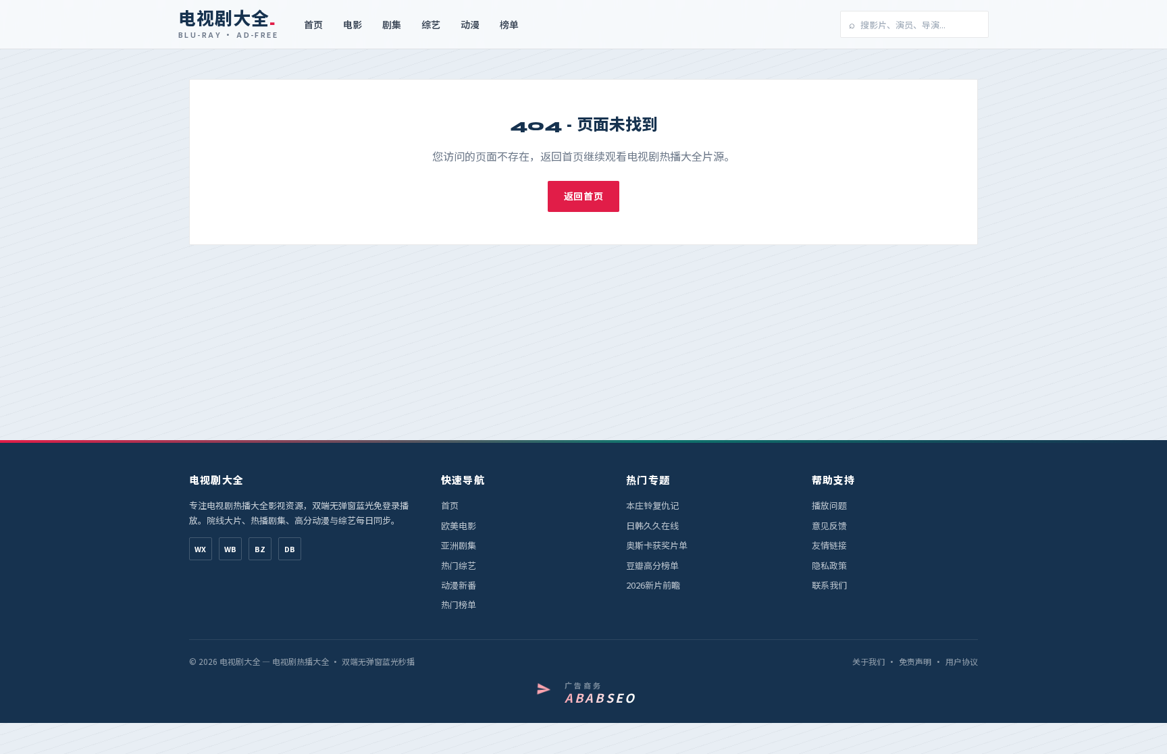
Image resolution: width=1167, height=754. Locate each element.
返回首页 (583, 196)
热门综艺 (458, 565)
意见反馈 (829, 525)
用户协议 (961, 661)
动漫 (470, 24)
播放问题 (829, 505)
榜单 (509, 24)
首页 (313, 24)
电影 (352, 24)
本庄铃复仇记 (652, 505)
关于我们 (868, 661)
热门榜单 (458, 604)
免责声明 (915, 661)
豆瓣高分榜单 (652, 565)
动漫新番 (458, 584)
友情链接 (829, 545)
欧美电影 (458, 525)
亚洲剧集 (458, 545)
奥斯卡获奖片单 (657, 545)
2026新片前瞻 (653, 584)
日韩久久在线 (652, 525)
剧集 (391, 24)
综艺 (430, 24)
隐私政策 (829, 565)
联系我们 (829, 584)
